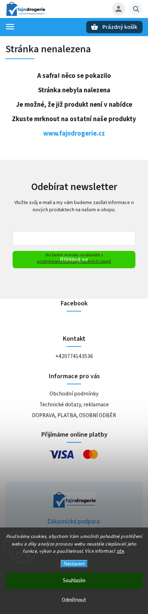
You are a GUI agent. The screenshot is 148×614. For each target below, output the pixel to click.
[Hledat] (136, 9)
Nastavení (74, 563)
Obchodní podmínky (74, 394)
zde (120, 551)
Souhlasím (74, 580)
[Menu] (10, 26)
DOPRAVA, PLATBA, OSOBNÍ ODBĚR (74, 415)
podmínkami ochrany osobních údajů (74, 261)
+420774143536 (74, 356)
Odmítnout (74, 600)
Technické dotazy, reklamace (74, 404)
